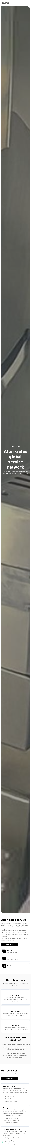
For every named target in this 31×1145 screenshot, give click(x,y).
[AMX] (5, 2)
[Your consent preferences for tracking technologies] (2, 1142)
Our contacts (9, 944)
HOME (12, 446)
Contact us (9, 1078)
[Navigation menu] (28, 3)
